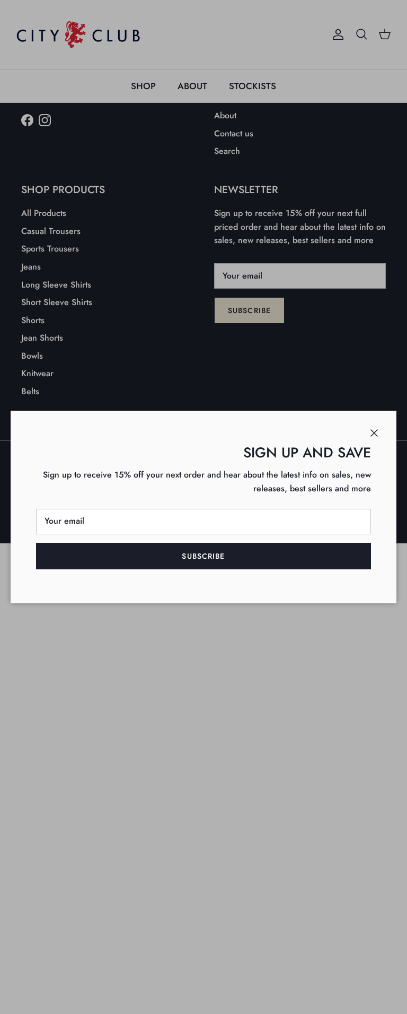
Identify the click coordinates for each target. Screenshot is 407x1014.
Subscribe (203, 556)
